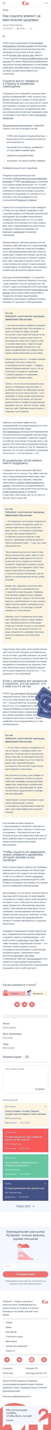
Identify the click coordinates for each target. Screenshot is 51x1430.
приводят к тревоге (27, 200)
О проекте (7, 1368)
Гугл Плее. (34, 940)
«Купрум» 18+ (32, 1368)
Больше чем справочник (16, 1346)
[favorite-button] (31, 29)
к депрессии (18, 232)
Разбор (8, 1183)
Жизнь (8, 1327)
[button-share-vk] (17, 1004)
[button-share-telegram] (24, 1004)
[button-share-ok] (32, 1004)
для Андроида (34, 959)
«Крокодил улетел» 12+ (36, 1373)
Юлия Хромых (16, 25)
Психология (10, 1148)
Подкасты (10, 1351)
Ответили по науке (14, 1337)
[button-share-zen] (31, 1359)
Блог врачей (10, 1132)
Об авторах (8, 1373)
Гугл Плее (29, 955)
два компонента (28, 181)
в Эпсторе (23, 940)
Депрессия (10, 1197)
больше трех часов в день (21, 55)
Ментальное (8, 1048)
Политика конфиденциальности (17, 1397)
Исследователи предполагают (17, 125)
